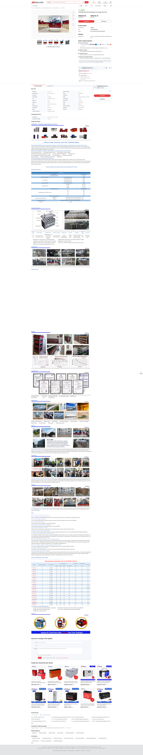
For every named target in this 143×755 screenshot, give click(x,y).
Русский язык (61, 748)
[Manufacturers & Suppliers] (37, 2)
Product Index (91, 746)
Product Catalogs (47, 714)
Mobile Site (95, 746)
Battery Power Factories (58, 738)
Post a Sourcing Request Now (62, 657)
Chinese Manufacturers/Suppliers (58, 746)
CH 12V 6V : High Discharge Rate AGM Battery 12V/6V (101, 721)
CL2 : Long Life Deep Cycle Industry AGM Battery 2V (80, 721)
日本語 (84, 748)
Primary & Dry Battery (42, 732)
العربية (77, 748)
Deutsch (69, 748)
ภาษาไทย (89, 748)
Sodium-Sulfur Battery (80, 732)
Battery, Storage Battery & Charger (47, 7)
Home (32, 7)
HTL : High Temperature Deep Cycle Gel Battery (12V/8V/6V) (61, 717)
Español (49, 748)
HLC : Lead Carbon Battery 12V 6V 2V (37, 717)
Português (52, 748)
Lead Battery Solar (35, 740)
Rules (111, 5)
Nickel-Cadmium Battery (70, 732)
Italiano (66, 748)
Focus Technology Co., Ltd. (64, 750)
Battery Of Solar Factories (68, 738)
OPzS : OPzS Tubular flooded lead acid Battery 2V (80, 719)
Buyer (86, 5)
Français (57, 748)
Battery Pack (34, 732)
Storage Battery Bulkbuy (58, 740)
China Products (49, 746)
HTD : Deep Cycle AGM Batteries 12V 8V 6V (38, 721)
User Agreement (77, 750)
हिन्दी (86, 748)
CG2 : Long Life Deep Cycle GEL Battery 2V (58, 721)
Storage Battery (56, 7)
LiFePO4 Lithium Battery (35, 719)
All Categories (35, 5)
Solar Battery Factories (36, 738)
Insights (100, 746)
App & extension (98, 5)
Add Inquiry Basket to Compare (54, 46)
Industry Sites (79, 746)
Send (40, 657)
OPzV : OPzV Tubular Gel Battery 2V (78, 717)
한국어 (81, 748)
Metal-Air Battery (60, 732)
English (45, 748)
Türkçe (93, 748)
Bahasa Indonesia (102, 748)
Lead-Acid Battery (62, 7)
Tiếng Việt (97, 748)
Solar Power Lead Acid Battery (46, 740)
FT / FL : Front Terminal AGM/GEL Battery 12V (59, 719)
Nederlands (73, 748)
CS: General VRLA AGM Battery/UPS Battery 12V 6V (101, 717)
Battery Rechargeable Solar (91, 738)
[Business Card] (110, 90)
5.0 (98, 87)
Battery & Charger (52, 732)
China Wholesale (66, 746)
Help (92, 5)
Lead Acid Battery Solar (102, 738)
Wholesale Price (73, 746)
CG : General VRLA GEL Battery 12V (98, 719)
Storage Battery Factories (46, 738)
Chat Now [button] (104, 21)
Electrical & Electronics (37, 7)
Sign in (110, 2)
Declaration (83, 750)
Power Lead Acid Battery (80, 738)
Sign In (80, 80)
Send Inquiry (86, 21)
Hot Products (44, 746)
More (32, 743)
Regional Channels (85, 746)
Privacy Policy (88, 750)
